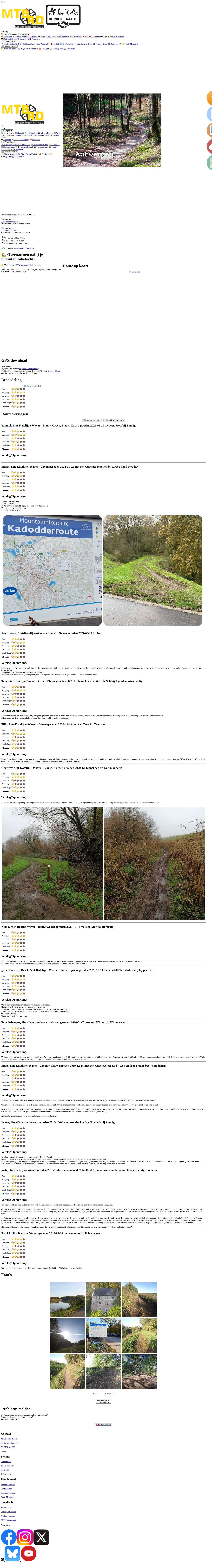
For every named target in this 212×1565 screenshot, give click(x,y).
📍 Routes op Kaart (9, 44)
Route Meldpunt (7, 1497)
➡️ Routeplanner (66, 44)
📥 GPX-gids (44, 49)
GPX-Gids (5, 1470)
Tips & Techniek (7, 1466)
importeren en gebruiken (28, 369)
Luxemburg (96, 37)
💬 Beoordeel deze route (91, 420)
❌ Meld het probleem (103, 1425)
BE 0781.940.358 (8, 1447)
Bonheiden (20, 248)
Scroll (3, 2)
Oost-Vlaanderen (31, 37)
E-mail (3, 1451)
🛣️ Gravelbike (69, 49)
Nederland (35, 39)
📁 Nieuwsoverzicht (9, 49)
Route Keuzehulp (8, 1485)
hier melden (54, 371)
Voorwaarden (6, 1507)
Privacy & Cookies (8, 1512)
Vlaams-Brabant (46, 37)
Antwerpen (7, 37)
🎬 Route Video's (114, 44)
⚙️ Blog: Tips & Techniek (28, 49)
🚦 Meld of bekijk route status (113, 420)
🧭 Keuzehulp (54, 44)
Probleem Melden (8, 1493)
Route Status (6, 1462)
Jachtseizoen (6, 1474)
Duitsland (7, 39)
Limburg (17, 37)
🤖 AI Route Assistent (39, 44)
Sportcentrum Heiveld (9, 221)
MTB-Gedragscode (8, 1520)
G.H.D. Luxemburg (21, 39)
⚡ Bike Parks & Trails (83, 44)
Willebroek (30, 248)
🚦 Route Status (23, 44)
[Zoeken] (3, 128)
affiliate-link (14, 269)
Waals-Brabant (118, 37)
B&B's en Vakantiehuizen (26, 265)
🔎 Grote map (134, 272)
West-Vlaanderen (62, 37)
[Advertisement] (18, 300)
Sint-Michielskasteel (9, 230)
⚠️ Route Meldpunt (130, 44)
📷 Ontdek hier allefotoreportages (103, 1401)
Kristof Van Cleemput (9, 1443)
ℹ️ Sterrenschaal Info (32, 386)
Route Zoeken (6, 1489)
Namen (106, 37)
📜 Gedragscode (56, 49)
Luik (87, 37)
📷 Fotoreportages (100, 44)
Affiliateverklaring (8, 1516)
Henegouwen (77, 37)
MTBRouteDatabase (9, 1439)
